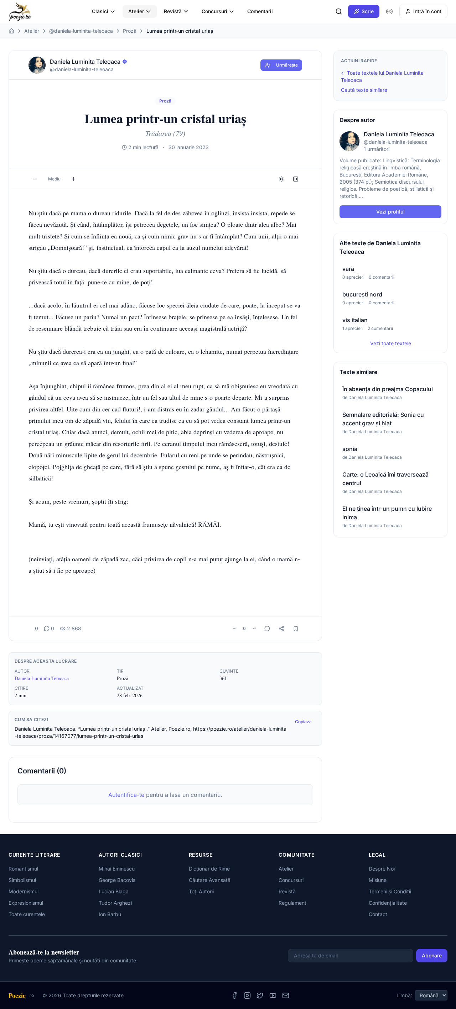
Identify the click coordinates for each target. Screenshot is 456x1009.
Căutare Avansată (209, 880)
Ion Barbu (110, 914)
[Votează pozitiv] (234, 629)
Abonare (432, 955)
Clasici (100, 11)
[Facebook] (234, 995)
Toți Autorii (201, 891)
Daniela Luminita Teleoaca (42, 678)
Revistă (173, 11)
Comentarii (260, 11)
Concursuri (214, 11)
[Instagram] (247, 995)
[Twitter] (260, 995)
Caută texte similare (364, 90)
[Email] (285, 995)
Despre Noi (382, 869)
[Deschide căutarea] (338, 11)
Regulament (292, 903)
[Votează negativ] (254, 629)
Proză (129, 31)
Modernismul (23, 891)
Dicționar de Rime (209, 869)
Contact (378, 914)
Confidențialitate (388, 903)
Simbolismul (22, 880)
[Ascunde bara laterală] (295, 179)
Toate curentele (27, 914)
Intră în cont (427, 11)
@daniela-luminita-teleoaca (81, 31)
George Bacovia (117, 880)
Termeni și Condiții (390, 891)
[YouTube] (272, 995)
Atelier (136, 11)
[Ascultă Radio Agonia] (389, 11)
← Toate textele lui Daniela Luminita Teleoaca (382, 76)
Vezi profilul (390, 212)
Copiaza (303, 721)
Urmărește (287, 65)
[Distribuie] (281, 628)
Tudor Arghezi (115, 903)
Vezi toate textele (390, 343)
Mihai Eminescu (117, 869)
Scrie (368, 11)
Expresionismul (26, 903)
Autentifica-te (126, 794)
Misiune (378, 880)
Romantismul (23, 869)
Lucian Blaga (114, 891)
